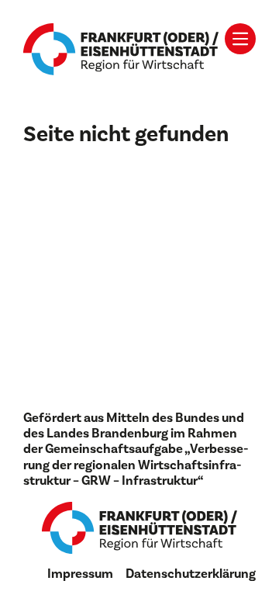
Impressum (80, 574)
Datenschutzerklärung (191, 574)
